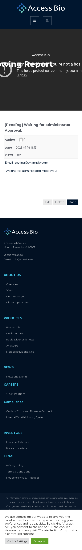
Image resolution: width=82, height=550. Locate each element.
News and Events (16, 376)
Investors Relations (17, 442)
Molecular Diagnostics (20, 351)
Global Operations (17, 302)
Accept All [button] (40, 541)
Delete (59, 202)
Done (72, 202)
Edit (48, 202)
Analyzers (12, 345)
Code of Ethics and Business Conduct (29, 411)
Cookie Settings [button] (17, 541)
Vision (10, 290)
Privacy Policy (14, 465)
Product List (13, 327)
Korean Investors (16, 448)
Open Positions (15, 393)
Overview (12, 284)
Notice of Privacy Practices (22, 477)
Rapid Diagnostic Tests (20, 339)
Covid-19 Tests (14, 333)
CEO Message (15, 296)
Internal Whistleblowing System (25, 417)
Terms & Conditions (18, 471)
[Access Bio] (41, 7)
